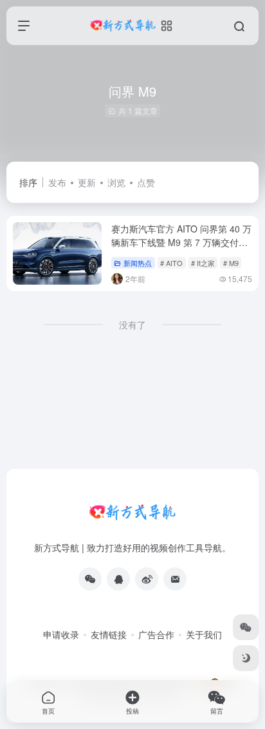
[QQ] (118, 579)
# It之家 (203, 263)
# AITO (171, 263)
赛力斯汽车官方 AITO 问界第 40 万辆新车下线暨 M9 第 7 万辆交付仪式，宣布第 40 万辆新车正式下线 (181, 242)
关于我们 (204, 634)
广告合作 (156, 634)
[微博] (146, 579)
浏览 (116, 182)
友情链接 (109, 634)
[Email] (175, 579)
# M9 (231, 263)
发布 (57, 182)
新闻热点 (137, 263)
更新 (87, 182)
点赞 (146, 182)
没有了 (132, 324)
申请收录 (61, 634)
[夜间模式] (246, 658)
